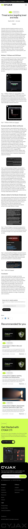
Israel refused (15, 254)
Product (3, 487)
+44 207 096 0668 (16, 480)
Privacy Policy (4, 505)
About (2, 497)
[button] (26, 5)
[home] (6, 5)
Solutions (3, 490)
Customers (3, 492)
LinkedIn (17, 487)
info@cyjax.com (6, 480)
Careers (3, 499)
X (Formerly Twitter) (19, 490)
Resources (3, 494)
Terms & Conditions (5, 510)
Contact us (3, 516)
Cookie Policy (4, 508)
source (16, 148)
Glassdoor (17, 492)
